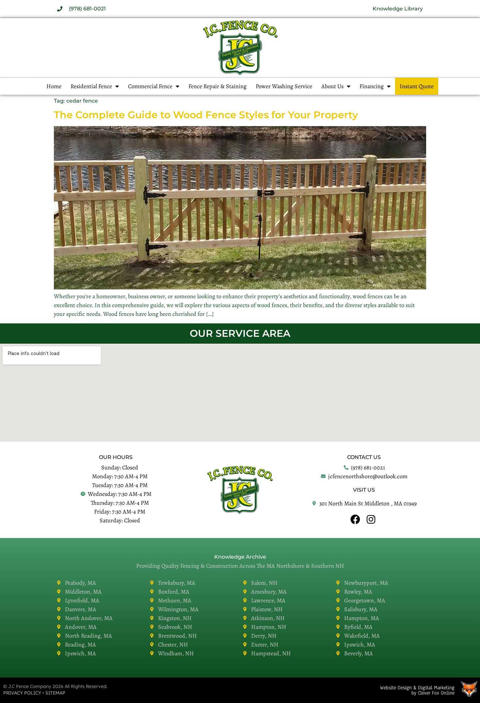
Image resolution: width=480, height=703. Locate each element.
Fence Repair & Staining (217, 86)
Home (53, 86)
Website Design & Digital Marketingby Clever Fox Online (417, 690)
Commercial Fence (150, 86)
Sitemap (55, 693)
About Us (332, 86)
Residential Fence (91, 86)
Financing (372, 86)
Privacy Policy (22, 693)
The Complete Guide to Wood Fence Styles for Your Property (206, 115)
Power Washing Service (284, 86)
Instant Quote (417, 86)
